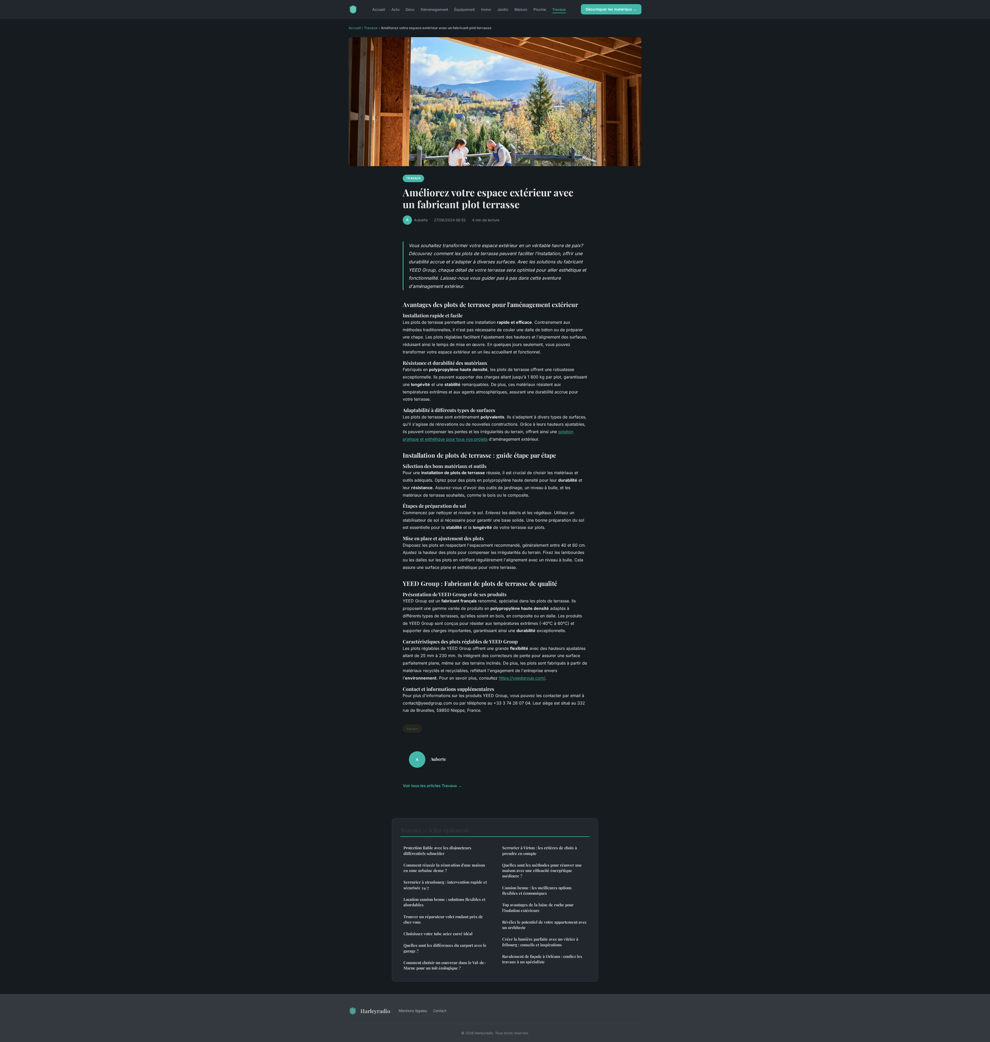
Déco (410, 9)
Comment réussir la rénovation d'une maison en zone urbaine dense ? (444, 867)
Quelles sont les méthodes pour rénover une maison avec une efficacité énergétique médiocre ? (542, 870)
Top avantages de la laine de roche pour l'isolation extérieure (538, 907)
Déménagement (434, 9)
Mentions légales (413, 1010)
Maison (520, 9)
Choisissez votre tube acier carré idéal (438, 933)
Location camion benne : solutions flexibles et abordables (444, 902)
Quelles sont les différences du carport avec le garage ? (444, 948)
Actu (395, 9)
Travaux (559, 9)
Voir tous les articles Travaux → (432, 785)
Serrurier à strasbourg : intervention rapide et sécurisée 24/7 (445, 884)
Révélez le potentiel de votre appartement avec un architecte (544, 924)
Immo (486, 9)
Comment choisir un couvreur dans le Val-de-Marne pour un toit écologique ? (444, 965)
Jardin (502, 9)
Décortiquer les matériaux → (611, 9)
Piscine (539, 9)
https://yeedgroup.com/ (522, 678)
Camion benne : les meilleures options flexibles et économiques (537, 890)
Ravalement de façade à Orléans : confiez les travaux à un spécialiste (542, 959)
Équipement (464, 9)
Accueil (378, 9)
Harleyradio (375, 1010)
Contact (440, 1010)
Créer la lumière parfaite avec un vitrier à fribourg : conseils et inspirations (540, 941)
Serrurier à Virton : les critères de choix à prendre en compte (539, 850)
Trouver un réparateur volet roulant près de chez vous (443, 919)
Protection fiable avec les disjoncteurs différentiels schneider (437, 850)
